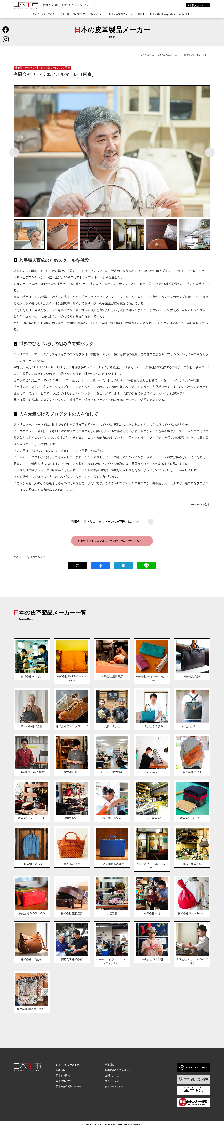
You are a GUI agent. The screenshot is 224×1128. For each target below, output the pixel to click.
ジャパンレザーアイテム (44, 14)
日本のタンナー (98, 14)
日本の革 (64, 14)
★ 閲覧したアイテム (198, 5)
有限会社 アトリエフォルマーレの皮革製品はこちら (105, 521)
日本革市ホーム (147, 55)
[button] (14, 152)
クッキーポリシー (114, 1086)
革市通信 (142, 14)
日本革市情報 (79, 14)
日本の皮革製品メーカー (121, 14)
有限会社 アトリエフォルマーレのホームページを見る (109, 540)
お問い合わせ (185, 14)
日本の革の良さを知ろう (162, 14)
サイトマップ (112, 1081)
